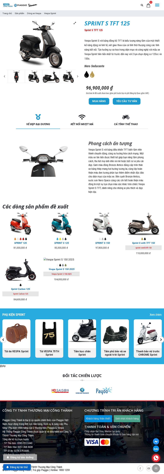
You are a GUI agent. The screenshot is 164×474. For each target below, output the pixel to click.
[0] (148, 5)
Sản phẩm (19, 13)
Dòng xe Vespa (34, 13)
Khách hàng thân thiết (98, 418)
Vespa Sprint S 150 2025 (61, 269)
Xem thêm (156, 314)
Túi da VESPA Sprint (16, 351)
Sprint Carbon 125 (20, 289)
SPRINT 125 (20, 243)
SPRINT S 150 (102, 243)
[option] (15, 76)
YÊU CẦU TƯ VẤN (126, 101)
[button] (4, 76)
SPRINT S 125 (61, 243)
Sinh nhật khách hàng (127, 418)
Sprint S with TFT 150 (143, 243)
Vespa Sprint (50, 13)
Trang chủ (7, 13)
